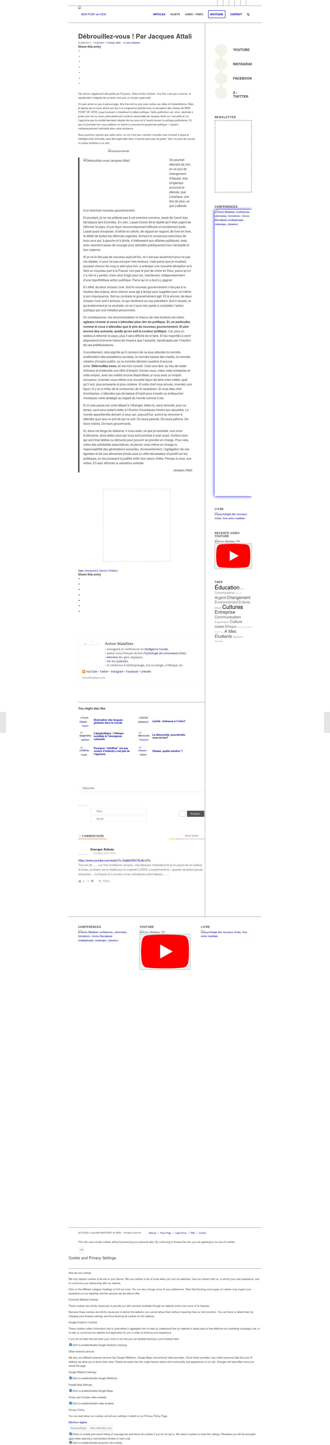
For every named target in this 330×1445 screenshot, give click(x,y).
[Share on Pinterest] (82, 67)
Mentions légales (78, 1422)
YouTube (91, 671)
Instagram (117, 671)
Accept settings (78, 1428)
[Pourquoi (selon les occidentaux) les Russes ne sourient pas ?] (327, 722)
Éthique (230, 626)
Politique (113, 570)
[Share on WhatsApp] (82, 61)
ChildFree (219, 631)
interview (112, 657)
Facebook (132, 671)
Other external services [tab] (81, 1351)
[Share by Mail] (82, 83)
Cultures (232, 606)
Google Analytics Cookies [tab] (83, 1322)
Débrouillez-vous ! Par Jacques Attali (135, 35)
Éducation (227, 587)
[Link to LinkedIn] (214, 3)
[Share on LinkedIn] (82, 72)
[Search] (248, 14)
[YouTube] (221, 50)
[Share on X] (82, 56)
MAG (118, 42)
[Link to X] (249, 3)
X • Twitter (240, 94)
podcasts (122, 661)
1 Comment (98, 42)
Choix (218, 608)
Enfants (244, 601)
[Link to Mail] (243, 3)
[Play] (233, 556)
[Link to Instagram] (237, 3)
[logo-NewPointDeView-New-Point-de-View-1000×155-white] (92, 14)
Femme (219, 641)
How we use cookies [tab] (80, 1273)
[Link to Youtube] (232, 3)
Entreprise (225, 612)
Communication (228, 617)
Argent (220, 597)
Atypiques (238, 637)
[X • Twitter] (221, 93)
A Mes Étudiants (225, 633)
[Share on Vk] (82, 77)
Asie (242, 588)
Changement (91, 570)
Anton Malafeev (133, 42)
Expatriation (222, 622)
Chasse (238, 593)
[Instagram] (221, 64)
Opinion (103, 570)
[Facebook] (221, 79)
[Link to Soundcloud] (226, 3)
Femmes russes (244, 627)
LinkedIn (146, 671)
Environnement (226, 601)
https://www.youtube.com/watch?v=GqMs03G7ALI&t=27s (114, 860)
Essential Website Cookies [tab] (83, 1299)
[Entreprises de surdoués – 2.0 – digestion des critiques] (3, 722)
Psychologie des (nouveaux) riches (164, 653)
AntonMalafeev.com (93, 677)
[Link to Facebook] (220, 3)
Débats (111, 42)
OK (81, 1249)
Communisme (224, 592)
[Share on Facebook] (82, 50)
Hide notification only (101, 1428)
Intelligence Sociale (156, 649)
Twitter (104, 671)
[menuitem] (159, 14)
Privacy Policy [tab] (77, 1410)
